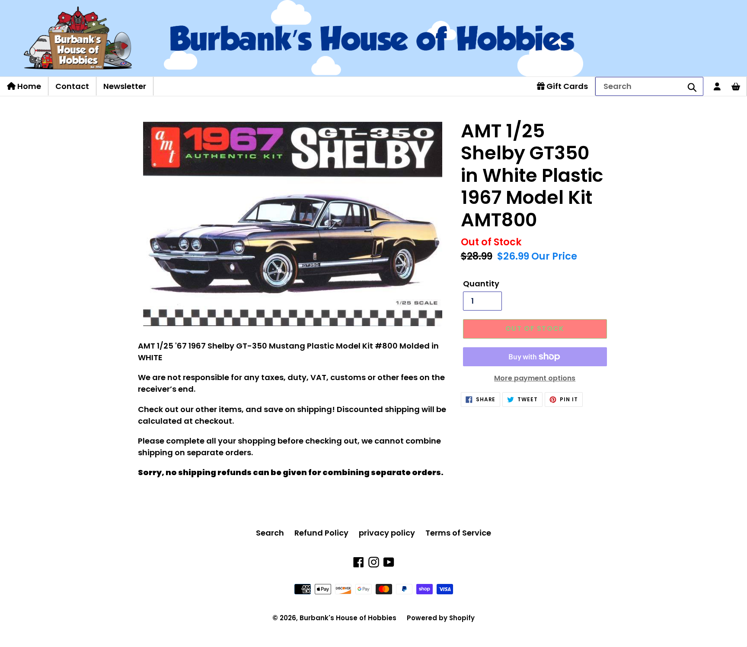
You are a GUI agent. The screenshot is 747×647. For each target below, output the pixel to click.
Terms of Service (458, 532)
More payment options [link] (534, 378)
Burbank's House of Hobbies (348, 617)
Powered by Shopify (441, 617)
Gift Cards (566, 86)
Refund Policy (321, 532)
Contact (72, 86)
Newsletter (124, 86)
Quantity (481, 283)
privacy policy (387, 532)
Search (270, 532)
